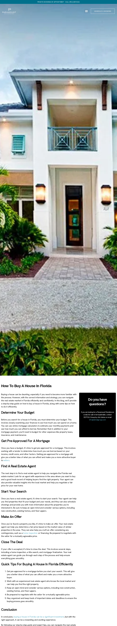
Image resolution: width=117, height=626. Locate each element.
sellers (6, 460)
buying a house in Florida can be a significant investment (39, 616)
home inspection (30, 533)
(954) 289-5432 (74, 2)
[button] (86, 11)
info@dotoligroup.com (97, 420)
